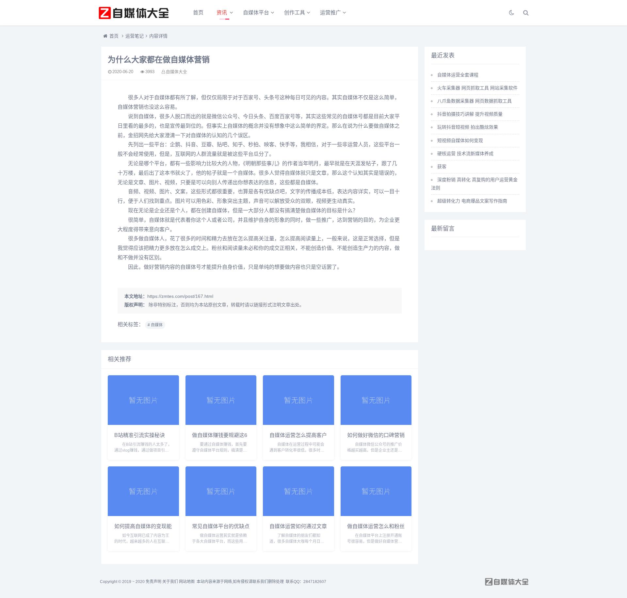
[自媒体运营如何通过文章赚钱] (298, 514)
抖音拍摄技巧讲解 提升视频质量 (470, 114)
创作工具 (294, 12)
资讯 (222, 12)
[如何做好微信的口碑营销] (376, 423)
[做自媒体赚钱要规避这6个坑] (221, 423)
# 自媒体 (155, 325)
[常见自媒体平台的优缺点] (221, 514)
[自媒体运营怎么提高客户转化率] (298, 423)
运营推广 (330, 12)
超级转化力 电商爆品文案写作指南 (472, 200)
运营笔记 (134, 36)
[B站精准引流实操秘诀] (143, 423)
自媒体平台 (256, 12)
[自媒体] (134, 12)
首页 (198, 12)
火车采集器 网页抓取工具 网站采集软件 (477, 87)
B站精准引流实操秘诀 (139, 435)
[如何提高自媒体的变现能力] (143, 514)
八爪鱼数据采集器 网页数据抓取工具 (474, 101)
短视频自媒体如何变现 (460, 140)
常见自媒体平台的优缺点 (220, 526)
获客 (441, 166)
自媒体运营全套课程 (457, 74)
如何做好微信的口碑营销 (376, 435)
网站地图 (187, 581)
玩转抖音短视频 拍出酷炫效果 (467, 127)
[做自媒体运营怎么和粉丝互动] (376, 514)
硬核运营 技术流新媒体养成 (465, 153)
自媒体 (162, 97)
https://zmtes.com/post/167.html (180, 296)
